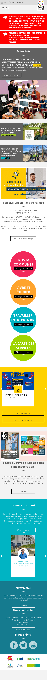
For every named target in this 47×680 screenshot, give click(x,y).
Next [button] (45, 389)
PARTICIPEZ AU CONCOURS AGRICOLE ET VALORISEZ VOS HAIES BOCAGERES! (11, 130)
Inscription (23, 605)
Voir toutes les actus (11, 75)
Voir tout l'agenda (23, 413)
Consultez (23, 491)
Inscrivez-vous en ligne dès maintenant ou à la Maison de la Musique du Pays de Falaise (21, 62)
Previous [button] (1, 389)
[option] (23, 389)
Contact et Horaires (23, 630)
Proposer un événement (23, 420)
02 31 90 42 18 (17, 2)
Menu (7, 8)
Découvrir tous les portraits (23, 530)
